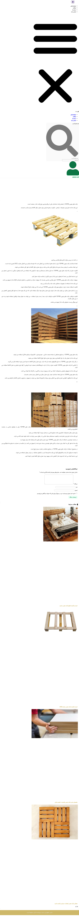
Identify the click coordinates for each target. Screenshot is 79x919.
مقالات (74, 8)
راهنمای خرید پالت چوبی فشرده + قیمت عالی (66, 802)
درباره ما (74, 10)
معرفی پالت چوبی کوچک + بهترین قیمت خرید (66, 904)
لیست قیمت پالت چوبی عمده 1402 (68, 707)
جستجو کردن (76, 124)
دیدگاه (75, 484)
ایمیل (76, 490)
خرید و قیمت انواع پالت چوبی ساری (68, 606)
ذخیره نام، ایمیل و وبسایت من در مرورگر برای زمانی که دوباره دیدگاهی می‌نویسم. (56, 494)
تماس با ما (73, 12)
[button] (55, 63)
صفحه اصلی (73, 6)
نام (76, 487)
